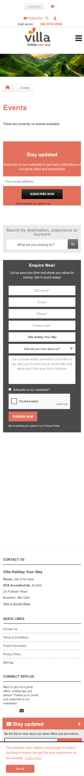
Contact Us (10, 629)
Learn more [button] (33, 758)
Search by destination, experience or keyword (42, 232)
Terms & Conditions (15, 637)
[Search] (47, 18)
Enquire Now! (42, 265)
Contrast (34, 6)
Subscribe (35, 18)
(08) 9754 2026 (51, 24)
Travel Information (15, 646)
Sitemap (8, 662)
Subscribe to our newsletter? (31, 389)
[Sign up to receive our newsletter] (52, 6)
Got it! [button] (20, 768)
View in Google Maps (16, 604)
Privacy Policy (59, 203)
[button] (55, 18)
